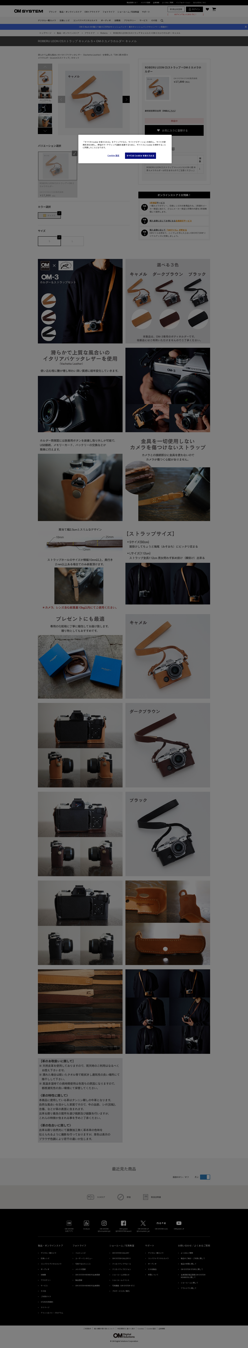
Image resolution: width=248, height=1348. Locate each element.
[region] (125, 149)
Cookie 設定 (113, 155)
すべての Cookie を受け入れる (140, 155)
